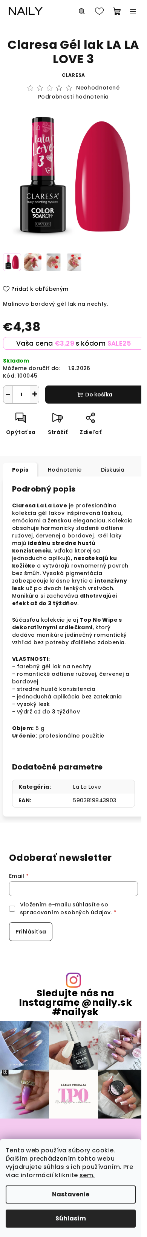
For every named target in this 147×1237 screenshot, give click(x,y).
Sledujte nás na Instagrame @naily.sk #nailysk (75, 1002)
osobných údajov (85, 912)
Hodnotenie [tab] (64, 470)
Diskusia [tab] (112, 470)
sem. (87, 1175)
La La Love (87, 787)
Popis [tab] (20, 470)
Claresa (74, 75)
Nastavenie (70, 1194)
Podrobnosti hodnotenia (73, 96)
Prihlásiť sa (30, 931)
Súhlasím (70, 1218)
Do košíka (98, 394)
